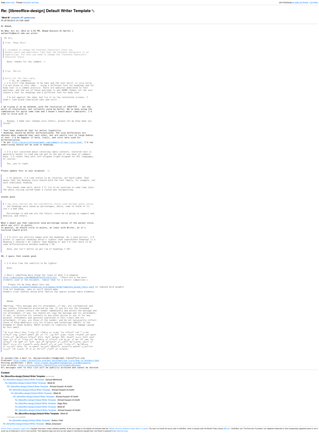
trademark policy (122, 431)
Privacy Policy (6, 428)
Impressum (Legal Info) (20, 428)
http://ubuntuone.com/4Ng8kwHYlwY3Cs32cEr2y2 (30, 277)
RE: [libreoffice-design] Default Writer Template (27, 386)
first (24, 2)
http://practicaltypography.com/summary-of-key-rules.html (47, 142)
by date (295, 2)
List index (314, 2)
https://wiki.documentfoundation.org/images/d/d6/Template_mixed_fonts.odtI (48, 287)
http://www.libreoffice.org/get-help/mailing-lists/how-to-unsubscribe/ (56, 360)
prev (8, 2)
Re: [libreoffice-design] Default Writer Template (46, 10)
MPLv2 (226, 428)
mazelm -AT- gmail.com (23, 17)
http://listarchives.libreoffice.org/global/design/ (49, 365)
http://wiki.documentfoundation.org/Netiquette (63, 363)
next (12, 2)
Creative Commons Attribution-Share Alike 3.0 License (128, 428)
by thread (304, 2)
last (37, 2)
